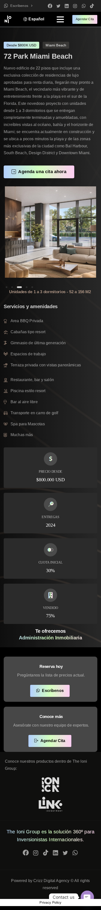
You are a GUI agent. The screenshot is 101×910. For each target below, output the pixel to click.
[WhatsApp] (83, 5)
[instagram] (75, 5)
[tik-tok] (92, 5)
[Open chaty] (87, 897)
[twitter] (58, 5)
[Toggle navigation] (60, 19)
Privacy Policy (50, 902)
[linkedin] (67, 5)
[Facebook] (50, 5)
